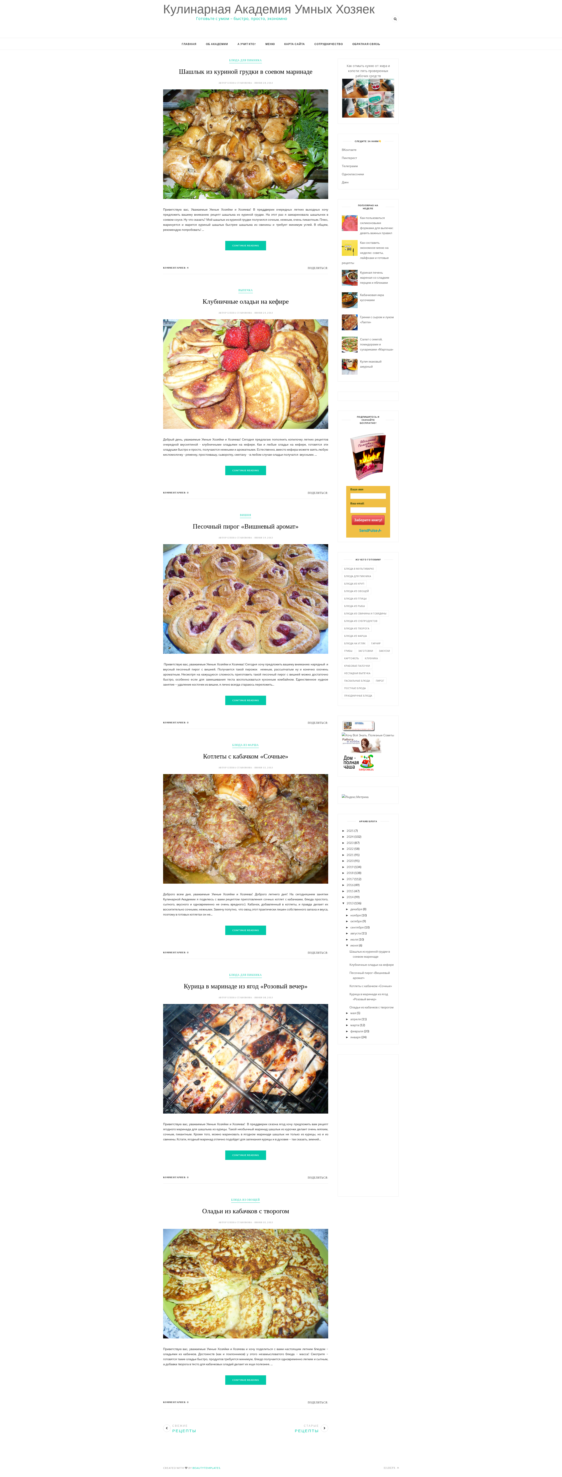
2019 (350, 867)
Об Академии (217, 44)
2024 (350, 836)
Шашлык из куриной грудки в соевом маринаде (245, 71)
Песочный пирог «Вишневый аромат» (246, 526)
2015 (350, 891)
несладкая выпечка (357, 673)
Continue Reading (245, 245)
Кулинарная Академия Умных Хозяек (269, 9)
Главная (189, 44)
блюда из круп (354, 583)
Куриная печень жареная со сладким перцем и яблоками (374, 277)
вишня (245, 515)
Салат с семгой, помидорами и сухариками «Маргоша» (376, 344)
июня (354, 945)
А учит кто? (247, 44)
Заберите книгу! (368, 520)
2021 (350, 855)
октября (356, 921)
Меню (270, 44)
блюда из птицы (355, 598)
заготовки (365, 650)
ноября (355, 915)
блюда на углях (354, 643)
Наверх (390, 1468)
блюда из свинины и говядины (365, 613)
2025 (350, 830)
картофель (351, 658)
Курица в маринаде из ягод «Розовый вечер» (246, 986)
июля (354, 939)
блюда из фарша (245, 745)
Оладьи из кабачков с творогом (245, 1211)
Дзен (345, 182)
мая (353, 1013)
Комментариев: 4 (176, 267)
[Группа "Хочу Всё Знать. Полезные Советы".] (368, 735)
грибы (348, 650)
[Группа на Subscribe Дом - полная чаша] (358, 769)
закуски (384, 650)
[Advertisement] (368, 1125)
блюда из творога (356, 628)
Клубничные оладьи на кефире (246, 301)
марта (354, 1025)
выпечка (245, 290)
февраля (356, 1031)
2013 (350, 903)
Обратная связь (366, 44)
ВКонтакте (349, 150)
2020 (350, 861)
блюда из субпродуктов (360, 621)
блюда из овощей (245, 1199)
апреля (355, 1019)
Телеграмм (350, 166)
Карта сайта (294, 44)
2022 (350, 848)
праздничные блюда (358, 695)
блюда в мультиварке (359, 568)
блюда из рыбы (354, 606)
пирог (380, 680)
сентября (357, 927)
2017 (350, 879)
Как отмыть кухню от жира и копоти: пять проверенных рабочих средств (368, 71)
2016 (350, 885)
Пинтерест (349, 158)
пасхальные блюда (357, 680)
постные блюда (355, 688)
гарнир (376, 643)
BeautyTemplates (206, 1468)
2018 (350, 873)
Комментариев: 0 (176, 492)
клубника (371, 658)
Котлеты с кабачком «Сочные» (245, 756)
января (355, 1037)
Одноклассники (353, 174)
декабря (356, 909)
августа (355, 933)
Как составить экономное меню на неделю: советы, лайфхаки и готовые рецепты (365, 253)
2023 (350, 843)
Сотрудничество (328, 44)
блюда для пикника (245, 60)
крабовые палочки (357, 665)
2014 (350, 897)
